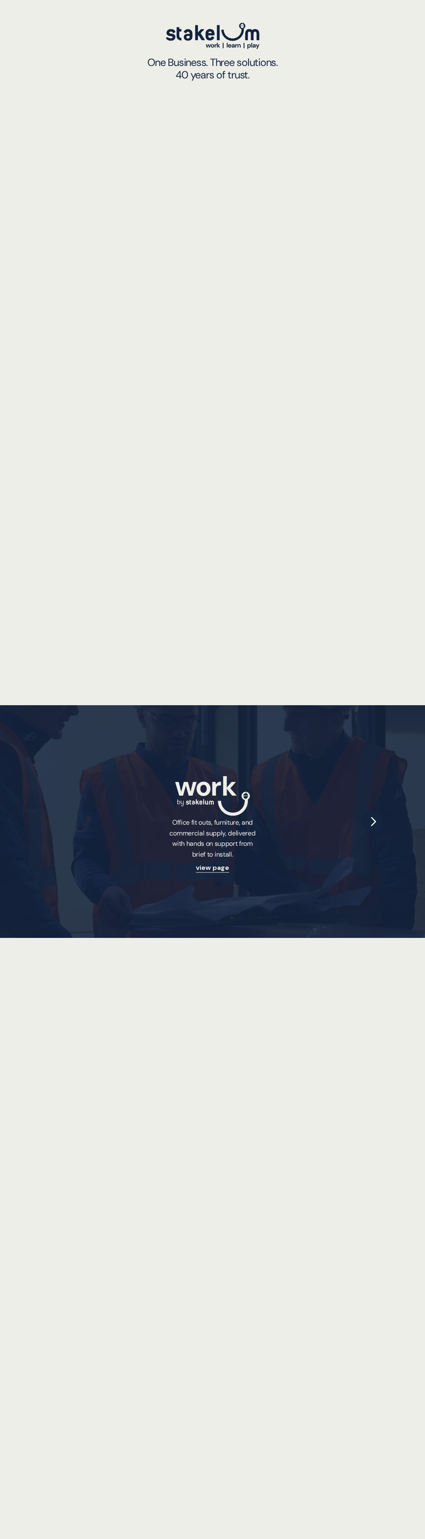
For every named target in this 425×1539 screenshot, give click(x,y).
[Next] (372, 821)
